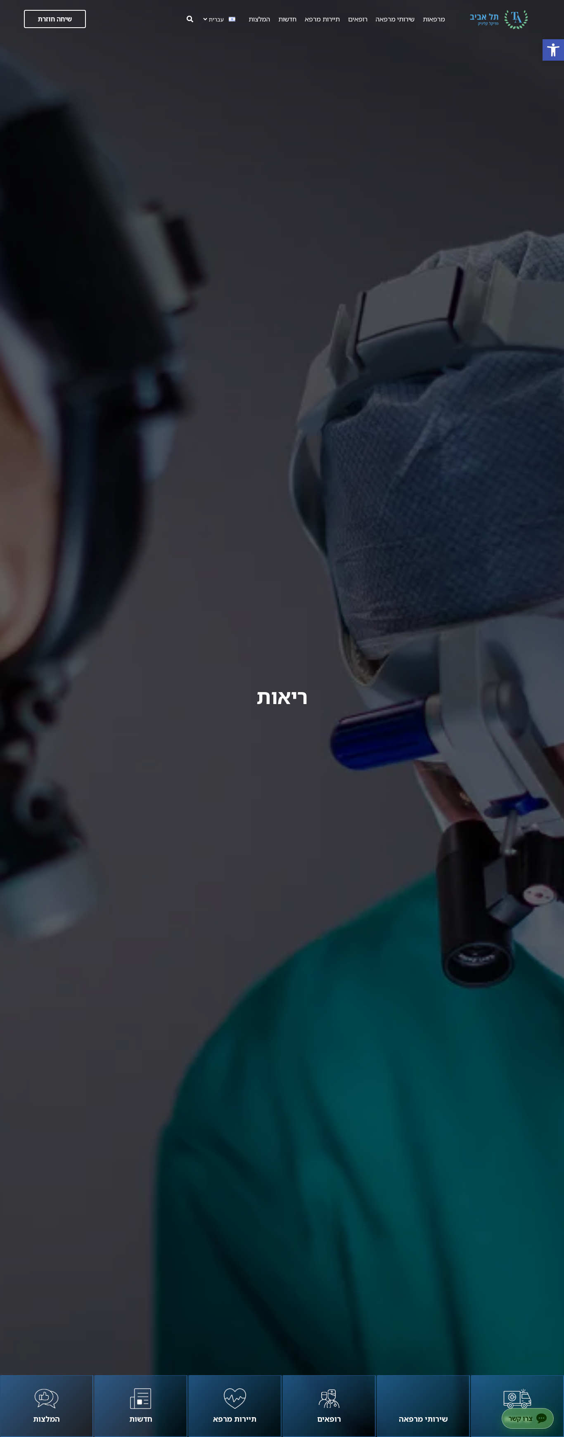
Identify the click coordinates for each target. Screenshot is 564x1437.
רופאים (357, 19)
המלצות (259, 19)
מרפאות (434, 19)
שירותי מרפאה (395, 19)
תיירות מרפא (322, 19)
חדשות (287, 19)
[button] (553, 50)
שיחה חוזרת (55, 19)
